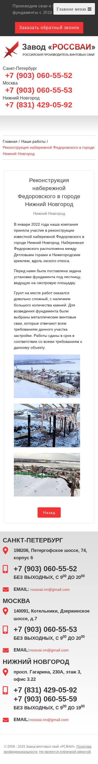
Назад (49, 512)
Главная (10, 141)
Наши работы (33, 141)
